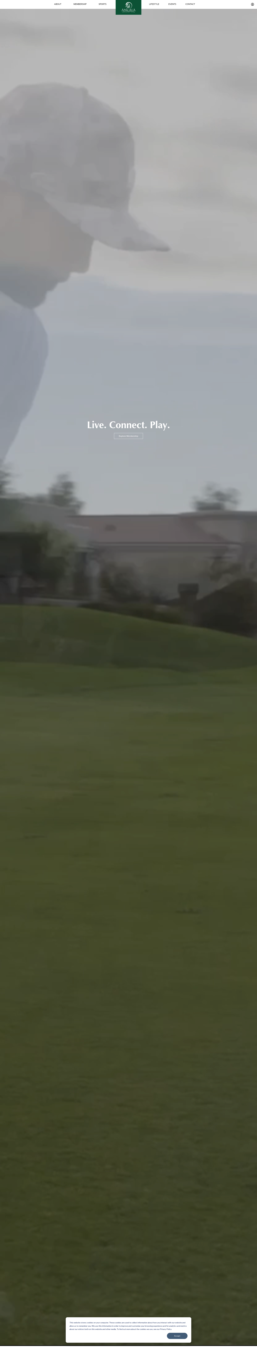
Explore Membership (128, 435)
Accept (177, 1336)
